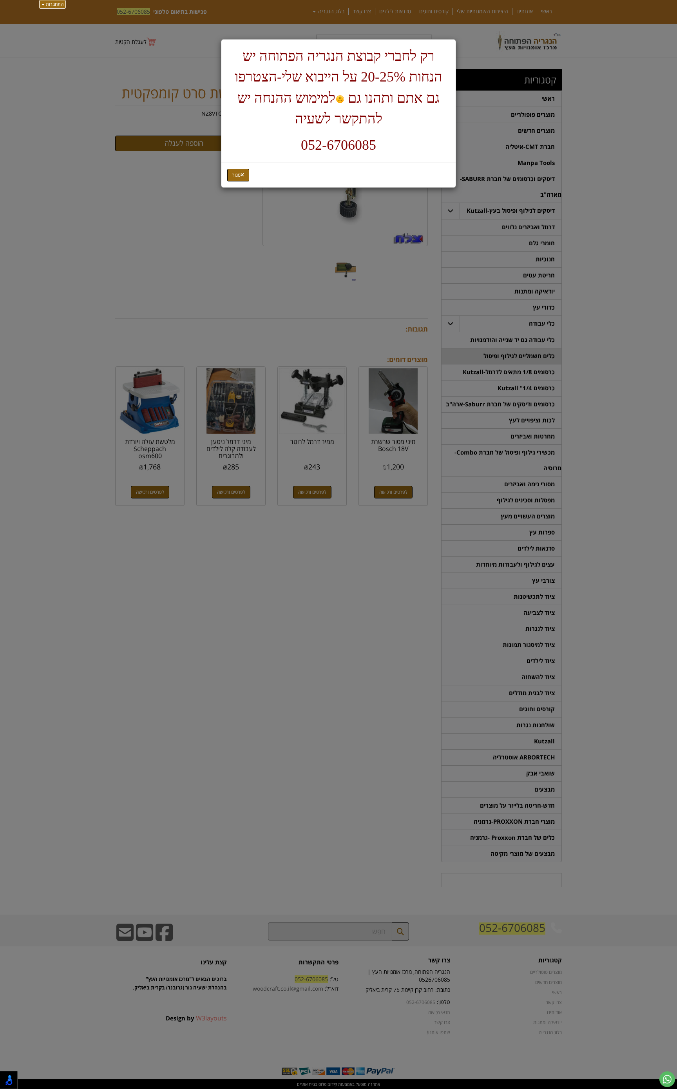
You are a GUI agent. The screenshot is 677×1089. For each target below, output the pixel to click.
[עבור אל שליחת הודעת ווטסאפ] (667, 1079)
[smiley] (339, 99)
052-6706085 (338, 145)
